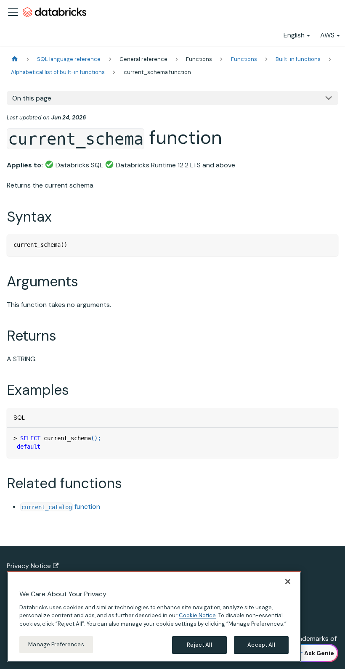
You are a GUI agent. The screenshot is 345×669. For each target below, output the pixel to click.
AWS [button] (327, 35)
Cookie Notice (197, 615)
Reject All (199, 644)
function (60, 506)
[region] (154, 616)
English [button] (294, 35)
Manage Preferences (56, 644)
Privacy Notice (29, 565)
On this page (31, 98)
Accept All (261, 644)
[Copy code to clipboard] (328, 244)
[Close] (288, 581)
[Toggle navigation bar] (13, 12)
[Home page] (15, 59)
